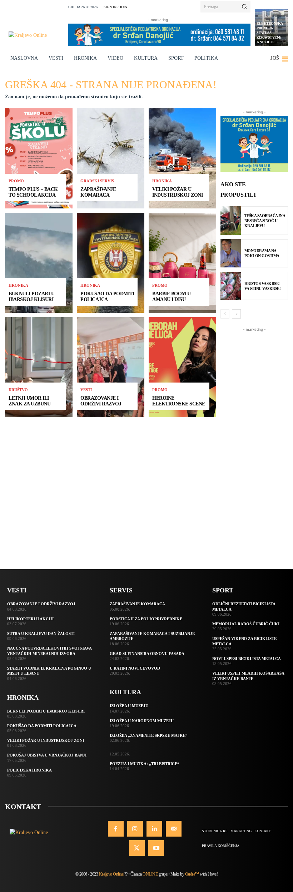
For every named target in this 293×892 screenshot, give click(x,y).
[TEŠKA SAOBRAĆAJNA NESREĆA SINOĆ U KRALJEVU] (230, 220)
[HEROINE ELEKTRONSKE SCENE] (182, 367)
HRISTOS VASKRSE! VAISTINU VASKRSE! (262, 286)
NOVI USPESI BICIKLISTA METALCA (246, 658)
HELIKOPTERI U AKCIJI (30, 619)
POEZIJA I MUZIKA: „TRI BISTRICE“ (144, 764)
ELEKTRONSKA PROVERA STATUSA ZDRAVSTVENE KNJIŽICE (270, 32)
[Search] (244, 7)
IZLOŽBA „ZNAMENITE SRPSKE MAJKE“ (149, 735)
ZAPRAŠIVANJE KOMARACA (98, 192)
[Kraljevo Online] (36, 35)
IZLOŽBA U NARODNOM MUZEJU (142, 721)
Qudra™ (192, 874)
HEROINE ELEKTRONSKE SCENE (178, 400)
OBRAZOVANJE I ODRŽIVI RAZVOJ (100, 400)
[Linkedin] (154, 829)
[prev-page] (224, 314)
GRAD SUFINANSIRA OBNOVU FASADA (147, 653)
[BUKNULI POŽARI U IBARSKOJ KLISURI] (39, 263)
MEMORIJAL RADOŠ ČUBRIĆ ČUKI (245, 624)
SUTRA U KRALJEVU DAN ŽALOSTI (41, 633)
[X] (137, 848)
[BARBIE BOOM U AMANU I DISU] (182, 263)
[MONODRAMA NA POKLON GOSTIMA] (230, 253)
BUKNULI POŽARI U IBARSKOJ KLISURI (31, 296)
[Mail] (174, 829)
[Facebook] (116, 829)
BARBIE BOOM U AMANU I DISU (171, 296)
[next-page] (236, 314)
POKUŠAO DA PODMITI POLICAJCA (107, 296)
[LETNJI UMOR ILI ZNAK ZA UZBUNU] (39, 367)
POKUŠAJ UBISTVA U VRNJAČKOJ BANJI (46, 755)
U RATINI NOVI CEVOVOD (135, 668)
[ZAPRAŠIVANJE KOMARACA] (110, 158)
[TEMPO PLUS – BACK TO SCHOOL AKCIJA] (39, 158)
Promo (16, 181)
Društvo (18, 390)
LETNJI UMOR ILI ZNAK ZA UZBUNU (29, 400)
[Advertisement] (254, 440)
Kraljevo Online (111, 874)
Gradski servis (97, 181)
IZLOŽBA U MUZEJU (129, 706)
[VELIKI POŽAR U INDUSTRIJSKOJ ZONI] (182, 158)
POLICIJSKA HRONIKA (29, 770)
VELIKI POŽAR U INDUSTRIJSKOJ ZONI (177, 192)
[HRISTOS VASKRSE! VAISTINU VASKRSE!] (230, 286)
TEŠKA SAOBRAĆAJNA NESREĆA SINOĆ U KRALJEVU (264, 220)
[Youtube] (156, 848)
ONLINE (150, 874)
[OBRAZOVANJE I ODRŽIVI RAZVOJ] (110, 367)
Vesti (86, 390)
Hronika (18, 285)
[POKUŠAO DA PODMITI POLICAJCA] (110, 263)
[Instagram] (135, 829)
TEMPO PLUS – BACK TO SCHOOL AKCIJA (33, 192)
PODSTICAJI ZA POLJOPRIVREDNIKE (146, 619)
